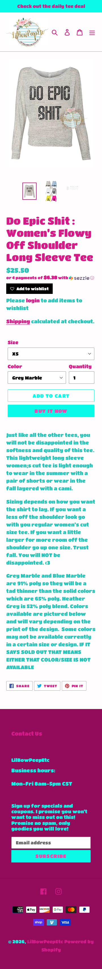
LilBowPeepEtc (45, 941)
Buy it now (51, 411)
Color (15, 366)
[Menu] (92, 32)
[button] (51, 278)
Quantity (80, 366)
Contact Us (26, 733)
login (33, 300)
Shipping (18, 321)
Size (13, 342)
